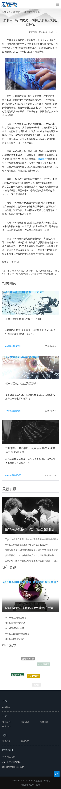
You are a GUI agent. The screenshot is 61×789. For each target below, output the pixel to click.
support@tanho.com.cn (13, 766)
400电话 (16, 11)
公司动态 (25, 721)
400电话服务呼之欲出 (15, 638)
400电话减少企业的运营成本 (22, 383)
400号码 (15, 261)
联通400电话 (18, 671)
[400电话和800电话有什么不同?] (30, 302)
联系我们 (6, 726)
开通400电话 (33, 669)
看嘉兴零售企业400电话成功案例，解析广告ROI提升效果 (31, 549)
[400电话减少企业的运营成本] (30, 367)
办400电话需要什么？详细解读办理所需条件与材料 (35, 273)
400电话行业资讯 (32, 11)
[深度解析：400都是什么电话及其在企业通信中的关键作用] (30, 431)
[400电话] (9, 4)
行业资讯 (25, 741)
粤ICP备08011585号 (30, 784)
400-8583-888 (9, 756)
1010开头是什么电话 (14, 628)
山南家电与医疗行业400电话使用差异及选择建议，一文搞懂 (32, 560)
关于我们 (6, 721)
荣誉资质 (44, 721)
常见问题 (6, 741)
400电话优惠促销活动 (15, 622)
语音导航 (42, 158)
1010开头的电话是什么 (15, 617)
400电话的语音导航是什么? (17, 633)
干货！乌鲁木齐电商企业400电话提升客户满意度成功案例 (31, 539)
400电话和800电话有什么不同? (23, 319)
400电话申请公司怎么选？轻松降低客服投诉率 (26, 544)
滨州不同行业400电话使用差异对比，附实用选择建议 (29, 555)
